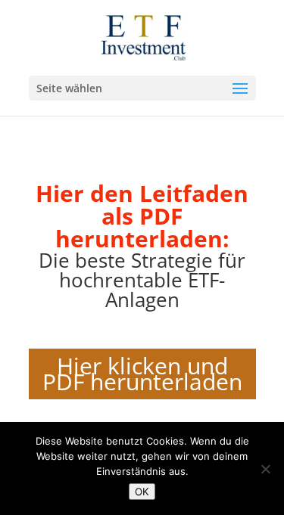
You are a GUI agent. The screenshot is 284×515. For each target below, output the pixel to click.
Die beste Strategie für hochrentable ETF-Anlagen (142, 280)
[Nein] (265, 468)
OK (142, 492)
